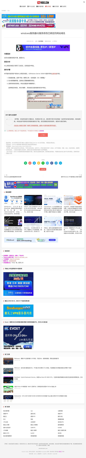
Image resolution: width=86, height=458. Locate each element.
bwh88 (60, 427)
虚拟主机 (33, 413)
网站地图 (52, 451)
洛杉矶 (59, 433)
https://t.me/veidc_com (21, 257)
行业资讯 (63, 6)
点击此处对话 (12, 261)
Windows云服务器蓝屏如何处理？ (13, 176)
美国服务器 (61, 419)
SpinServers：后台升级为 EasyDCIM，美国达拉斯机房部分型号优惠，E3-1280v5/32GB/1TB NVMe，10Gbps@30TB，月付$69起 (13, 210)
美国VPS (5, 413)
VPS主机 (5, 422)
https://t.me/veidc (15, 259)
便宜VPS (33, 416)
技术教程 (48, 6)
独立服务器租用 (7, 436)
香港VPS (60, 413)
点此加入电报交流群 (20, 125)
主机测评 (33, 422)
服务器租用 (61, 424)
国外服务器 (39, 6)
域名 (32, 419)
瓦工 (4, 419)
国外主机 (60, 416)
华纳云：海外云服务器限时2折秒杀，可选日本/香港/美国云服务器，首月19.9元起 (53, 229)
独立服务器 (6, 411)
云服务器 (54, 73)
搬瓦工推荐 (34, 430)
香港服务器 (61, 436)
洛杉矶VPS (61, 422)
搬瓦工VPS (6, 433)
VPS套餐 (5, 430)
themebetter (44, 451)
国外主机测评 (43, 2)
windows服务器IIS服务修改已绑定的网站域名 (43, 33)
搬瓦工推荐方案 (62, 430)
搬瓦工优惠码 (34, 424)
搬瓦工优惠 (6, 424)
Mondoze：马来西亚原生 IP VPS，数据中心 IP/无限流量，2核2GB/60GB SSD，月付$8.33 (33, 229)
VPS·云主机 (31, 6)
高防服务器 (34, 436)
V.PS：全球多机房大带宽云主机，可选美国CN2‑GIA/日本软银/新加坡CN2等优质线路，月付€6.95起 (13, 229)
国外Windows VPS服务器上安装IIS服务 (71, 176)
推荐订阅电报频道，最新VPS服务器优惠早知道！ (42, 125)
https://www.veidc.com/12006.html (21, 146)
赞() (55, 41)
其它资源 (56, 6)
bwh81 (32, 433)
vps (32, 411)
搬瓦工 (5, 416)
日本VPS (33, 427)
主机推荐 (23, 6)
